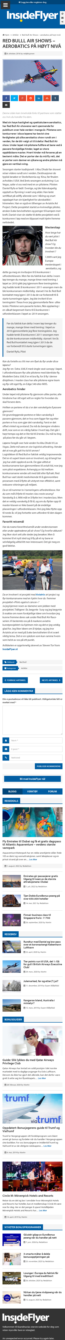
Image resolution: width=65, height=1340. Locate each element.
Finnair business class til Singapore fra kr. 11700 (37, 916)
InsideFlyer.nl (10, 649)
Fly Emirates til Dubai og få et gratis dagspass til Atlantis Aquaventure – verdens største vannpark (31, 844)
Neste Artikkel (50, 680)
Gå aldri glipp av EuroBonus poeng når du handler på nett (40, 1236)
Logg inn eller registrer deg (33, 2)
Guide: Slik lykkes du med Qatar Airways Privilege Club (28, 1061)
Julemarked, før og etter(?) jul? (41, 981)
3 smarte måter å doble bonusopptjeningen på (37, 1255)
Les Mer (33, 859)
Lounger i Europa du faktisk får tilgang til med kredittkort (41, 1274)
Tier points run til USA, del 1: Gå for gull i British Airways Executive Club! (43, 964)
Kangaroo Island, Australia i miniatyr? (39, 1002)
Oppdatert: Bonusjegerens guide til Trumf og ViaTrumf (31, 1129)
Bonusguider (13, 1019)
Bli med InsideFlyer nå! (32, 778)
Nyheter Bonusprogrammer (22, 1227)
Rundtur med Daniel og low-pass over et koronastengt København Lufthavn (42, 944)
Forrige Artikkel (16, 680)
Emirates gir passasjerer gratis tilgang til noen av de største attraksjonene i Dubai (41, 878)
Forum (52, 791)
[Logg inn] (62, 22)
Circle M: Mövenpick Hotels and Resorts (27, 1196)
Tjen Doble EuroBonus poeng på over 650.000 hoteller (42, 897)
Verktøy (32, 791)
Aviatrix (41, 594)
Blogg (12, 791)
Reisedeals (11, 800)
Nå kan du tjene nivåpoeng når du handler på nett (43, 1294)
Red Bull (23, 662)
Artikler (24, 668)
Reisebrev (10, 934)
